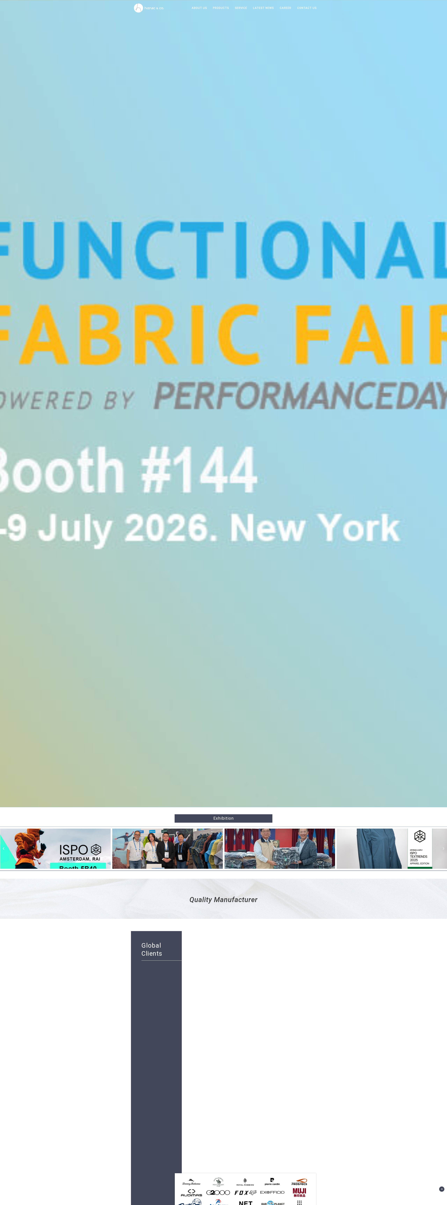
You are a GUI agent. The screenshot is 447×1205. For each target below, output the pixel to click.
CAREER (285, 8)
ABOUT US (199, 8)
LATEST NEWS (263, 8)
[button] (3, 848)
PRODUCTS (221, 8)
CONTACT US (307, 8)
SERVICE (241, 8)
